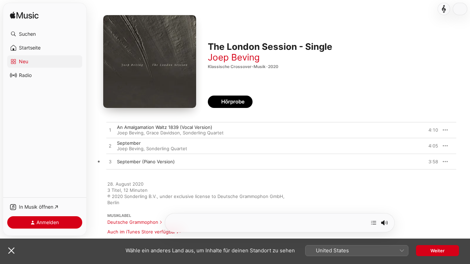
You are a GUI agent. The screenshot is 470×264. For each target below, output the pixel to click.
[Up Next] (374, 223)
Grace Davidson (163, 132)
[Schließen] (11, 251)
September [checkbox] (129, 143)
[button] (45, 34)
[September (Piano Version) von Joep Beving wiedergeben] (110, 162)
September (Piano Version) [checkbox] (146, 161)
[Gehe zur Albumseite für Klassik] (444, 9)
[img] (24, 16)
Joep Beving (234, 57)
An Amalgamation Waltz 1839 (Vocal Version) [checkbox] (164, 127)
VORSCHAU (428, 130)
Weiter (437, 250)
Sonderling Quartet (203, 132)
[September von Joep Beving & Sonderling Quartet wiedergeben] (110, 146)
